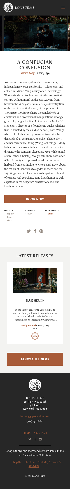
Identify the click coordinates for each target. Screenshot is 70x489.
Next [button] (50, 43)
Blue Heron (35, 300)
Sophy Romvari (28, 325)
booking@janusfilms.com (35, 416)
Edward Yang (27, 73)
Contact (41, 433)
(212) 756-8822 (35, 421)
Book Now (35, 199)
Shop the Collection (23, 462)
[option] (35, 33)
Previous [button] (22, 43)
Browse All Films (35, 359)
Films (27, 433)
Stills (50, 214)
